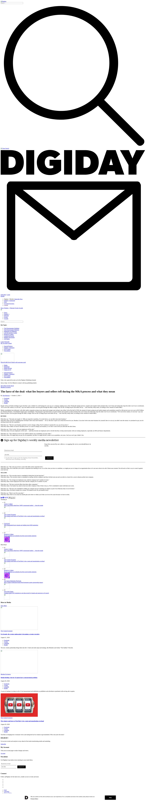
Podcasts (12, 308)
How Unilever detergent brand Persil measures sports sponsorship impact (23, 582)
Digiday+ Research (9, 347)
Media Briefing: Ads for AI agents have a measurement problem (19, 677)
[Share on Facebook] (3, 498)
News (2, 308)
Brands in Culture (9, 334)
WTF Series (7, 349)
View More (4, 605)
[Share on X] (5, 498)
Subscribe (3, 294)
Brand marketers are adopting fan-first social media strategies (20, 535)
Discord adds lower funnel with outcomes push (13, 362)
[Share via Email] (7, 498)
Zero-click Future (8, 591)
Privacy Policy (8, 793)
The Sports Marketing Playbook (12, 581)
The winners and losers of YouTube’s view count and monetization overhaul (24, 516)
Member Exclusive (6, 387)
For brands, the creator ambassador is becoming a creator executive (20, 634)
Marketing (7, 366)
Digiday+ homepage (9, 300)
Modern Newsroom (9, 337)
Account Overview (9, 303)
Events (17, 308)
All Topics (7, 339)
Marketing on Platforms (10, 331)
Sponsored (7, 523)
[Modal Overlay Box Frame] (73, 451)
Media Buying (8, 368)
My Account (4, 343)
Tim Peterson (6, 395)
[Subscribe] (73, 293)
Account (3, 753)
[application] (73, 797)
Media (5, 365)
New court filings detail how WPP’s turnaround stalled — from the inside (23, 505)
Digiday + (7, 308)
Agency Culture (8, 504)
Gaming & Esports (9, 336)
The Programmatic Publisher (11, 328)
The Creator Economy (10, 514)
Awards (21, 308)
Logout (6, 305)
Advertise (6, 791)
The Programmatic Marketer (11, 330)
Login (8, 294)
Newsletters (7, 350)
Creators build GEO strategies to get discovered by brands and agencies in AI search (26, 593)
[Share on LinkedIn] (1, 498)
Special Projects (8, 346)
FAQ (5, 302)
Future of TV (7, 369)
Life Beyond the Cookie (10, 333)
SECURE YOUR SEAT (7, 386)
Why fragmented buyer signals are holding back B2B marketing (21, 525)
